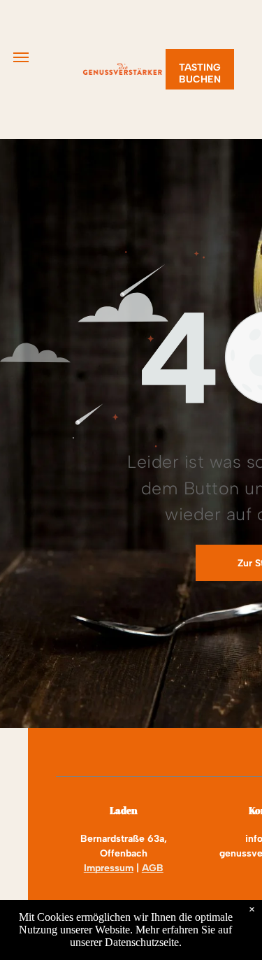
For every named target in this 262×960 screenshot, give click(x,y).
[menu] (21, 57)
